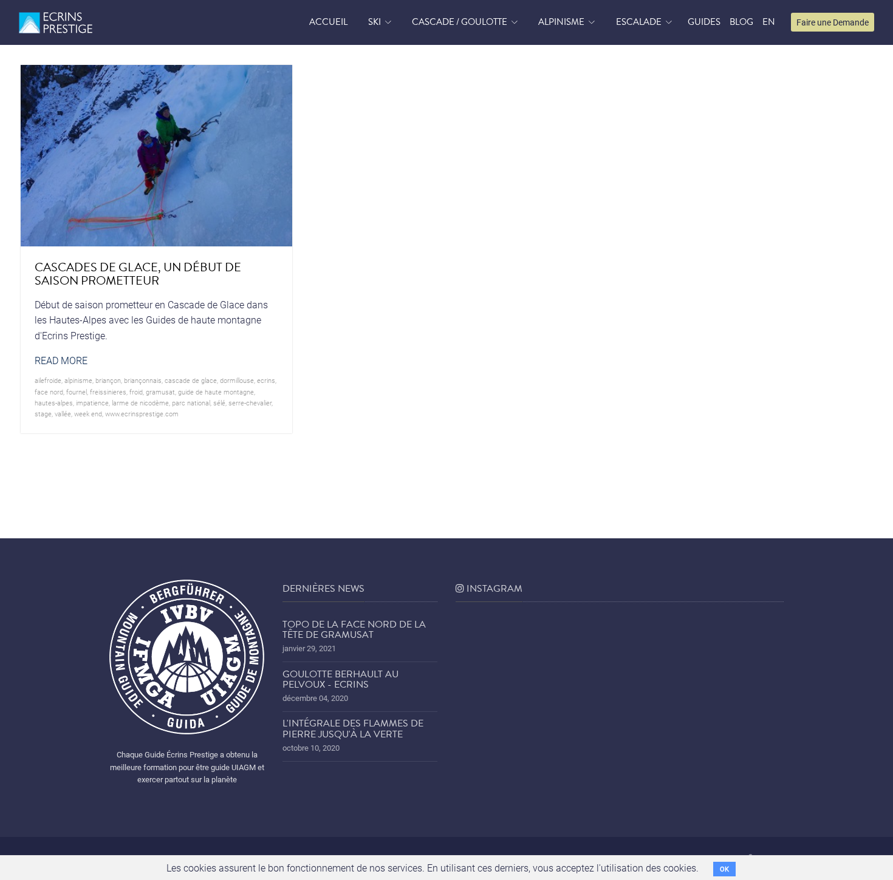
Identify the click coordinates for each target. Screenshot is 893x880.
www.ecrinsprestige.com (142, 413)
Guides (704, 22)
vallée (63, 413)
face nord (49, 391)
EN (768, 22)
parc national (191, 402)
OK (724, 868)
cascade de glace (191, 380)
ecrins (266, 380)
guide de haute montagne (216, 391)
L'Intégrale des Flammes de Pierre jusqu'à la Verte (352, 729)
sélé (219, 402)
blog (741, 22)
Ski (374, 22)
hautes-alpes (54, 402)
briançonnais (143, 380)
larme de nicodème (140, 402)
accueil (328, 22)
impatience (92, 402)
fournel (76, 391)
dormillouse (237, 380)
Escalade (639, 22)
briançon (108, 380)
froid (136, 391)
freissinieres (108, 391)
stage (43, 413)
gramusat (160, 391)
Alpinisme (561, 22)
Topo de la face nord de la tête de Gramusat (354, 630)
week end (88, 413)
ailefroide (48, 380)
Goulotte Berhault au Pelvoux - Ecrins (340, 679)
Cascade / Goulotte (459, 22)
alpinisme (78, 380)
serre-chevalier (250, 402)
